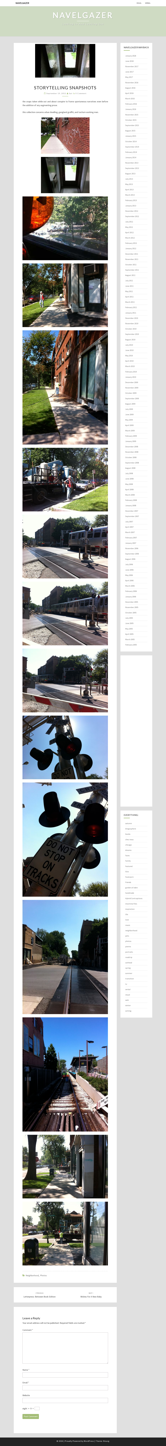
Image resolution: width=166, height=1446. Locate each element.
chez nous (129, 839)
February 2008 (131, 500)
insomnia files (131, 903)
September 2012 (132, 216)
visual (139, 3)
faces (127, 855)
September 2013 (132, 168)
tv (126, 984)
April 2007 (129, 527)
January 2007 (130, 543)
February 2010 (131, 371)
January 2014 (130, 157)
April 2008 (129, 489)
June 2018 (129, 61)
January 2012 (130, 248)
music (127, 925)
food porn (129, 877)
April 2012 (129, 232)
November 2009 (131, 387)
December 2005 (131, 602)
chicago (128, 845)
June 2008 (129, 478)
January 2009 (130, 441)
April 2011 (129, 296)
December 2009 (131, 382)
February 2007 (131, 537)
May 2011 (129, 291)
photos (43, 1275)
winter (128, 1005)
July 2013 (129, 179)
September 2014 (132, 147)
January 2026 (130, 56)
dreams (128, 850)
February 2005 (131, 645)
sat (70, 93)
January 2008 (130, 505)
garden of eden (131, 887)
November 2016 (131, 82)
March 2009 (130, 430)
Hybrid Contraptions (133, 898)
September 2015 (132, 125)
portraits (129, 952)
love (127, 919)
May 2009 (129, 420)
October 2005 (130, 612)
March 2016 (130, 98)
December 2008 (131, 446)
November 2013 (131, 163)
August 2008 (130, 468)
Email (25, 1382)
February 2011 (131, 307)
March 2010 (130, 366)
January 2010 (130, 377)
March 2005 (130, 639)
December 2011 (131, 254)
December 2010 (131, 318)
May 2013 (129, 184)
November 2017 (131, 66)
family (128, 861)
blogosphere (130, 828)
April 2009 (129, 425)
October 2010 (130, 329)
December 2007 (131, 511)
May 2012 (129, 227)
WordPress (89, 1441)
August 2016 (130, 88)
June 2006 (129, 570)
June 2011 (129, 286)
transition (129, 978)
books (127, 834)
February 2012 (131, 243)
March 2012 (130, 238)
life (126, 914)
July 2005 (129, 618)
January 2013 (130, 205)
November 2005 (131, 607)
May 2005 (129, 629)
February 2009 (131, 436)
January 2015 (130, 136)
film (127, 871)
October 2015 (130, 120)
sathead (128, 962)
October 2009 (130, 393)
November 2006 (131, 548)
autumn (128, 823)
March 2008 (130, 495)
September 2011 (132, 270)
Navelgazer (22, 2)
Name (25, 1369)
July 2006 (129, 564)
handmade (129, 893)
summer (128, 973)
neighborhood (32, 1275)
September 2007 (132, 516)
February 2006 (131, 591)
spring (128, 968)
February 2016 (131, 104)
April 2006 (129, 580)
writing (128, 1011)
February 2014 (131, 152)
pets (127, 936)
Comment (27, 1330)
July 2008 (129, 473)
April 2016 (129, 93)
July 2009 (129, 409)
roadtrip (128, 957)
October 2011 (130, 264)
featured (128, 866)
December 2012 (131, 211)
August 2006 (130, 559)
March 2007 (130, 532)
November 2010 (131, 323)
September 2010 (132, 334)
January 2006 (130, 596)
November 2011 (131, 259)
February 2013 (131, 200)
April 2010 (129, 361)
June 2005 (129, 623)
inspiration (130, 909)
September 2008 (132, 462)
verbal (147, 3)
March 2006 (130, 586)
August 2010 (130, 339)
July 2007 (129, 521)
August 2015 (130, 130)
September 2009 (132, 398)
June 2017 (129, 72)
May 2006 (129, 575)
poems (128, 946)
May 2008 (129, 484)
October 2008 (130, 457)
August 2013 (130, 173)
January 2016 (130, 109)
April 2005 (129, 634)
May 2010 (129, 355)
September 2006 (132, 553)
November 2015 (131, 114)
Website (26, 1395)
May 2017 (129, 77)
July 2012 (129, 221)
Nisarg (106, 1441)
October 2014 (130, 141)
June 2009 (129, 414)
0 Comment (81, 93)
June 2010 (129, 350)
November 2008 (131, 452)
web (127, 1000)
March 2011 (130, 302)
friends (128, 882)
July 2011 (129, 280)
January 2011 (130, 313)
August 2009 (130, 404)
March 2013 (130, 195)
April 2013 (129, 189)
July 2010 (129, 345)
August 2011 (130, 275)
